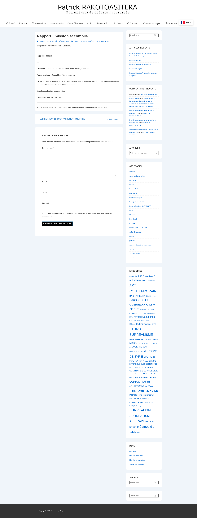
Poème (131, 236)
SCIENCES (133, 249)
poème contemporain (145, 395)
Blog (89, 23)
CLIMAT (133, 313)
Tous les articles (134, 253)
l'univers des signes (135, 197)
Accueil (10, 23)
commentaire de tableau (137, 176)
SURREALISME (141, 410)
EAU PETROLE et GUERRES (142, 317)
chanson (132, 172)
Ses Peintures (75, 23)
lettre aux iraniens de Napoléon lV (140, 64)
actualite (134, 280)
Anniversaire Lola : (135, 60)
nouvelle (132, 223)
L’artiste (23, 23)
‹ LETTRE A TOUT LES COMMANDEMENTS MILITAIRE (62, 119)
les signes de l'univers (136, 202)
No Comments (104, 41)
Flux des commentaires (137, 460)
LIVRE (131, 210)
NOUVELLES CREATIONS (138, 228)
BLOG (154, 296)
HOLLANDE (134, 367)
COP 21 (140, 314)
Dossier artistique (151, 23)
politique (132, 240)
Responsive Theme (66, 511)
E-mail (44, 192)
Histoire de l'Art (134, 189)
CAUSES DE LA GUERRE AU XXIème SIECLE (142, 305)
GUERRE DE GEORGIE (143, 343)
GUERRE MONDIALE (148, 364)
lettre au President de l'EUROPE (140, 206)
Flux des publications (136, 456)
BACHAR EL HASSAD (140, 296)
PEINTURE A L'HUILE (143, 390)
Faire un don (171, 23)
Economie (132, 180)
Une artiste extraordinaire (149, 94)
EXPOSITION (136, 339)
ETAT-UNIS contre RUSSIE (137, 320)
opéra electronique (135, 232)
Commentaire (48, 148)
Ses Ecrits (117, 23)
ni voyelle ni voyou (135, 69)
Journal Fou (56, 23)
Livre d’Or (102, 23)
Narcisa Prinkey (134, 98)
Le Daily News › (112, 119)
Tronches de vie (39, 23)
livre (146, 377)
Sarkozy (138, 406)
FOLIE (147, 339)
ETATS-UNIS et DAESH (149, 324)
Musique (132, 215)
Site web (45, 203)
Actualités (132, 23)
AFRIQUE (143, 280)
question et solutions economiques (140, 245)
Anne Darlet (151, 280)
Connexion (132, 451)
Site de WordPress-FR (136, 464)
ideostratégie (88, 41)
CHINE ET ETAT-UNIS (146, 309)
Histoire (131, 184)
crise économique (149, 314)
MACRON (149, 386)
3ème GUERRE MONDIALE (142, 276)
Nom (44, 182)
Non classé (133, 219)
